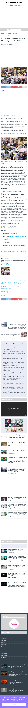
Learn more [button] (21, 700)
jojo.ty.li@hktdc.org (9, 264)
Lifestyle (3, 651)
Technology (3, 640)
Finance (3, 649)
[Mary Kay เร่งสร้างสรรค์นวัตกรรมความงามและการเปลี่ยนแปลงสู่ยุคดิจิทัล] (8, 421)
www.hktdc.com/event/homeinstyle (17, 236)
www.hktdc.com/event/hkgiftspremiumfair (13, 235)
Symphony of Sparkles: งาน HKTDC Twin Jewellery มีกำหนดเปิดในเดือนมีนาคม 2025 (6, 290)
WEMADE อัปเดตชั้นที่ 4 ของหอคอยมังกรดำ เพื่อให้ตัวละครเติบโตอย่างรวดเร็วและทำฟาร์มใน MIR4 (17, 682)
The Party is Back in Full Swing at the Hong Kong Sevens (6, 282)
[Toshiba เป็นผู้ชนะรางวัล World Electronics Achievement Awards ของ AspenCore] (4, 691)
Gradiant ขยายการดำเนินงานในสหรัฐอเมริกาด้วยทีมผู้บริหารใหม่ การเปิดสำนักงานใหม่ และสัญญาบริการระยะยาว (13, 369)
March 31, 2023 (5, 44)
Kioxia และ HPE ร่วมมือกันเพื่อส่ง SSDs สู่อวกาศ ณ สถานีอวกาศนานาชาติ (16, 550)
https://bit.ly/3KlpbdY (6, 227)
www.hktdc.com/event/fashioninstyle (11, 244)
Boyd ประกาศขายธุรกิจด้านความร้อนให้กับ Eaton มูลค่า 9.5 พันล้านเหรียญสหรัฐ (17, 665)
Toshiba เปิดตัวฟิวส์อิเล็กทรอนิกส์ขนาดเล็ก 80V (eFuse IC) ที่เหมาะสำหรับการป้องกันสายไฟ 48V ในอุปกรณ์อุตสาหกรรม (14, 353)
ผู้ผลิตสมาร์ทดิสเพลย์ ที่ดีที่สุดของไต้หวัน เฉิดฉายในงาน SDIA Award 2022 (17, 451)
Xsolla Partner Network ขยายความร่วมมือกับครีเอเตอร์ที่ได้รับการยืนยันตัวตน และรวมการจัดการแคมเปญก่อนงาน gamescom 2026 (13, 364)
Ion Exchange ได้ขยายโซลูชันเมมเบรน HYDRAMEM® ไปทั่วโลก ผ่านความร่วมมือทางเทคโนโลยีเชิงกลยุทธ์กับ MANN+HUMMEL (17, 575)
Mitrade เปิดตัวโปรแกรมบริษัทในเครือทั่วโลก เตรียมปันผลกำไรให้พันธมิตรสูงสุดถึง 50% (16, 444)
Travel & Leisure (4, 653)
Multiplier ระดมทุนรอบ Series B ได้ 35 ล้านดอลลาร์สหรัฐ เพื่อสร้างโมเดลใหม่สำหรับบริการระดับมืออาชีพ (16, 567)
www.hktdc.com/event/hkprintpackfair (12, 247)
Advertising (3, 659)
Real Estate (3, 657)
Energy (2, 646)
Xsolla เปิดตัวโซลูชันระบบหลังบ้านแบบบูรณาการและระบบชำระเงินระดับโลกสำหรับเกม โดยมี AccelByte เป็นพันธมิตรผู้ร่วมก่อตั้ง (13, 358)
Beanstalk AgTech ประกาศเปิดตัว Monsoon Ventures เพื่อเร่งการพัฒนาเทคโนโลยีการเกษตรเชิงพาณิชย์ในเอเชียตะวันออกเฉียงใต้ (14, 392)
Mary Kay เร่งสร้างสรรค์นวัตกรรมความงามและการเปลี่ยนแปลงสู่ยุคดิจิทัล (17, 498)
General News (4, 638)
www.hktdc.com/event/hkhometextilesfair (13, 241)
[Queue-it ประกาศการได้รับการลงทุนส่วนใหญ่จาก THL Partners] (20, 425)
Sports (2, 661)
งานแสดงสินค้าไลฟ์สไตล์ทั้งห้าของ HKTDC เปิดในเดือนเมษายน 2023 (19, 282)
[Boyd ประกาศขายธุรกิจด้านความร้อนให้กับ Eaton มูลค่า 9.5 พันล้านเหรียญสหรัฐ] (4, 667)
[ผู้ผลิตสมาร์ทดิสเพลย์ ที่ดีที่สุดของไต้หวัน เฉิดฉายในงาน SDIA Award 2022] (4, 453)
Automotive (3, 642)
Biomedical (3, 644)
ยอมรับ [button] (14, 704)
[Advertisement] (14, 17)
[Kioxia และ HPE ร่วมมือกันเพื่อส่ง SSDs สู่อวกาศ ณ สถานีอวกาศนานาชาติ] (4, 552)
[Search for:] (14, 29)
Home (2, 636)
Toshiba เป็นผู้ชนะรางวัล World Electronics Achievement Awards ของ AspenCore (17, 689)
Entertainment (4, 655)
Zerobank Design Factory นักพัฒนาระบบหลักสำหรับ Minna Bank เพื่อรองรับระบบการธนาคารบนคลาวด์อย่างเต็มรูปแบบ (17, 436)
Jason (11, 44)
